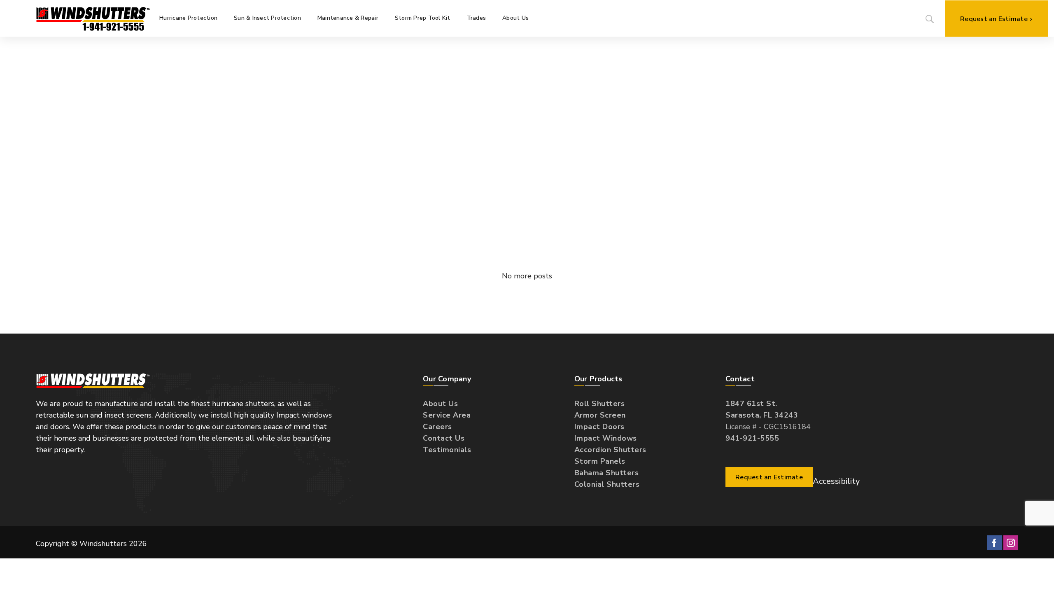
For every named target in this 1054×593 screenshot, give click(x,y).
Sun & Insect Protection (267, 18)
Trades (476, 18)
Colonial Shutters (607, 484)
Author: (290, 199)
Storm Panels (599, 461)
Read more (295, 247)
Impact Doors (599, 427)
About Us (515, 18)
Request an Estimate (994, 19)
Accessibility (836, 481)
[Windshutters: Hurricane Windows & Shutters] (93, 18)
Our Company (447, 379)
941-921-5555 (752, 438)
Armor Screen (600, 415)
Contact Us (443, 438)
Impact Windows (605, 438)
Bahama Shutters (606, 473)
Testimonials (447, 450)
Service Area (447, 415)
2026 (138, 544)
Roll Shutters (599, 404)
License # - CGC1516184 (768, 421)
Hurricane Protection (188, 18)
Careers (437, 427)
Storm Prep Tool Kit (422, 18)
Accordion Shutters (610, 450)
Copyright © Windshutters (91, 544)
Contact (740, 379)
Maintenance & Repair (347, 18)
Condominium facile (325, 211)
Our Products (598, 379)
